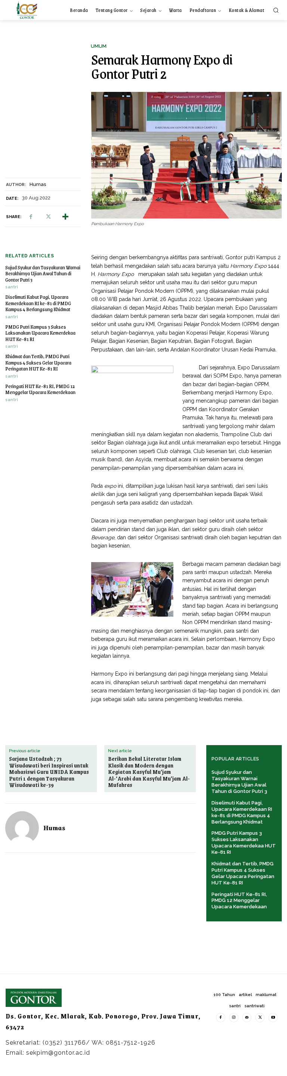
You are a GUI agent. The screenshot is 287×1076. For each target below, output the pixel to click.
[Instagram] (233, 1017)
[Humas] (22, 828)
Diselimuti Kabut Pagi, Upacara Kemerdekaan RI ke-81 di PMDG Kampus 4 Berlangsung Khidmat (38, 302)
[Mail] (246, 1017)
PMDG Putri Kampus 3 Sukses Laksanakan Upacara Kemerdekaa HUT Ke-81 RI (40, 332)
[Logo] (26, 10)
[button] (276, 10)
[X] (47, 216)
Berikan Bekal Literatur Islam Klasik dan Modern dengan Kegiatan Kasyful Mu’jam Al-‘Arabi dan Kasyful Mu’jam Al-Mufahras (149, 772)
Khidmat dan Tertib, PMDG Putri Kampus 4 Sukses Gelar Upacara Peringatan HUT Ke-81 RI (38, 362)
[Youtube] (273, 1017)
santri (11, 287)
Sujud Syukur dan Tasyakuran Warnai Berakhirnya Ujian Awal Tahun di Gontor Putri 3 (42, 273)
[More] (65, 216)
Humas (38, 184)
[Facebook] (30, 216)
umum (99, 46)
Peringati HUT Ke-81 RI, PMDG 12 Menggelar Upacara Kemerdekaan (40, 389)
